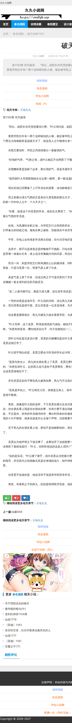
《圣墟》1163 (13, 624)
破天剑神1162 (35, 33)
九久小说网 (38, 56)
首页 (5, 24)
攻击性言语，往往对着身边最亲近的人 (28, 630)
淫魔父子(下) (12, 646)
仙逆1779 (11, 619)
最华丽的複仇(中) (15, 608)
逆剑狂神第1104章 (16, 614)
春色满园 (19, 24)
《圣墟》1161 (13, 641)
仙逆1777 (10, 635)
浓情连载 (36, 24)
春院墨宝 (52, 24)
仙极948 (17, 511)
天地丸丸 (25, 109)
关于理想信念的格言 (17, 603)
